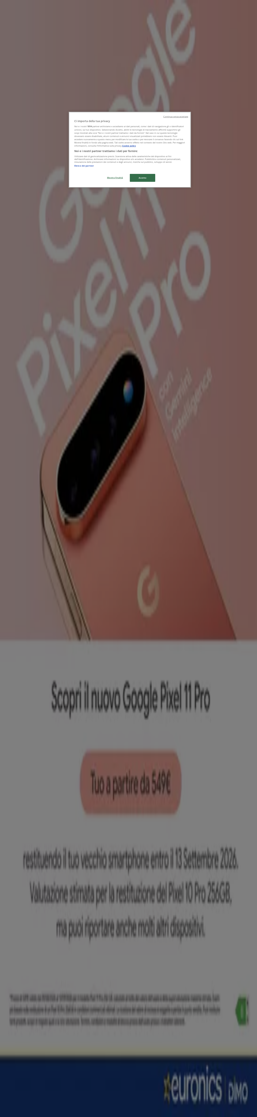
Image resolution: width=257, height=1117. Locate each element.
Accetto (143, 177)
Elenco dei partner (84, 165)
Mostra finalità (115, 177)
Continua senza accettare (175, 116)
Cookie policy (129, 145)
